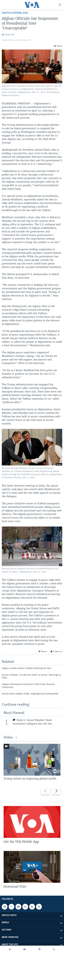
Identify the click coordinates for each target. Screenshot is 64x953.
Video (8, 738)
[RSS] (32, 906)
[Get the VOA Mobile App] (32, 822)
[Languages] (39, 949)
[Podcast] (39, 906)
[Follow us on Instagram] (25, 906)
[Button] (58, 46)
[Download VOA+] (32, 867)
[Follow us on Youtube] (18, 906)
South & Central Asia (15, 13)
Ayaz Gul (9, 34)
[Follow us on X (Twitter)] (11, 906)
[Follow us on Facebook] (4, 906)
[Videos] (24, 949)
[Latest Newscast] (10, 949)
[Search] (53, 949)
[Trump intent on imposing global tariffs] (32, 760)
